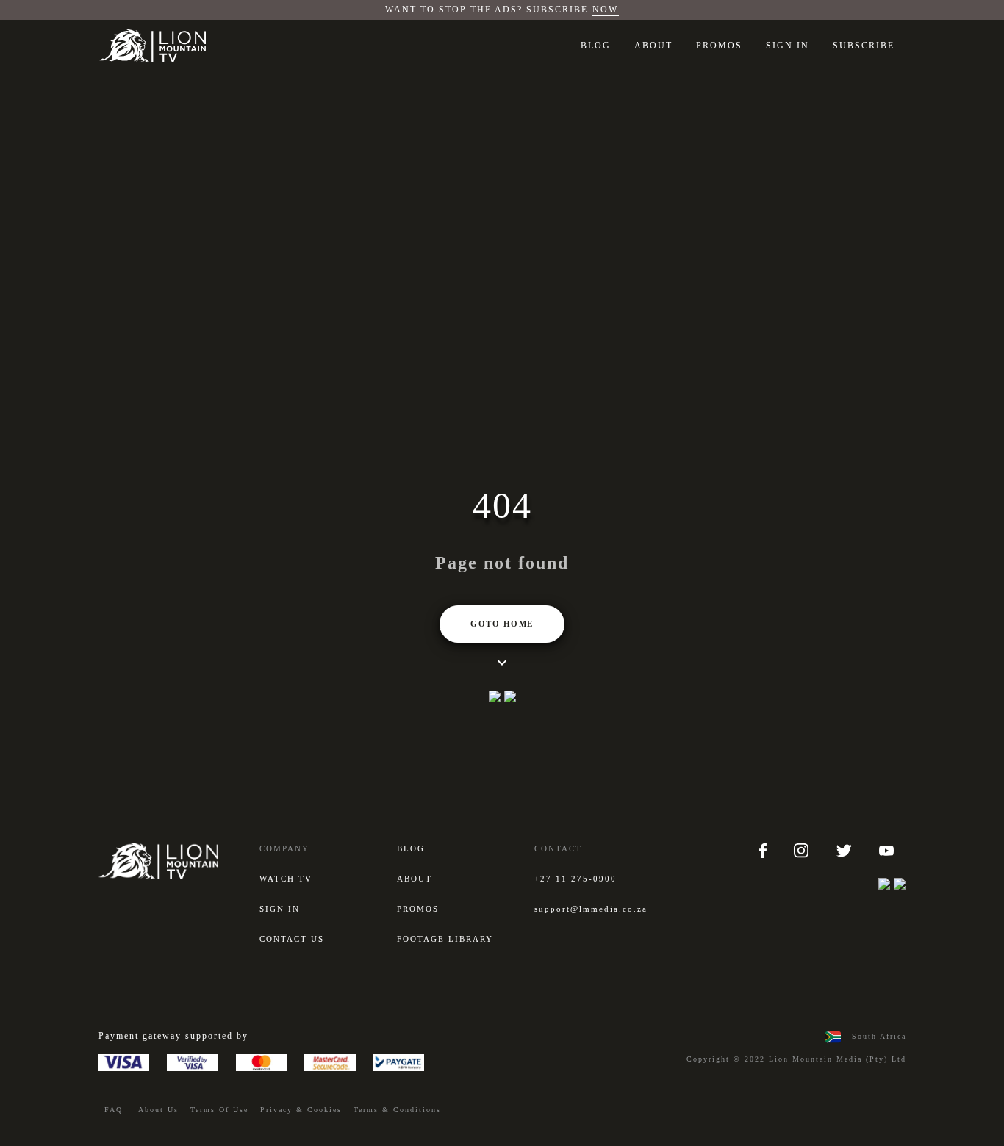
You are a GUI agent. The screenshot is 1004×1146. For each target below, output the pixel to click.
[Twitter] (845, 849)
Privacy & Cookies (301, 1110)
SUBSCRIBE (863, 45)
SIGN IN (787, 45)
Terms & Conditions (397, 1110)
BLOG (596, 45)
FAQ (113, 1110)
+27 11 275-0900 (575, 878)
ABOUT (653, 45)
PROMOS (719, 45)
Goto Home (502, 623)
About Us (158, 1110)
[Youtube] (886, 849)
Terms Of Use (219, 1110)
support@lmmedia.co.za (591, 908)
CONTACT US (291, 938)
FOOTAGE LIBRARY (445, 938)
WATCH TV (285, 878)
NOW (605, 9)
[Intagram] (803, 849)
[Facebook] (764, 849)
